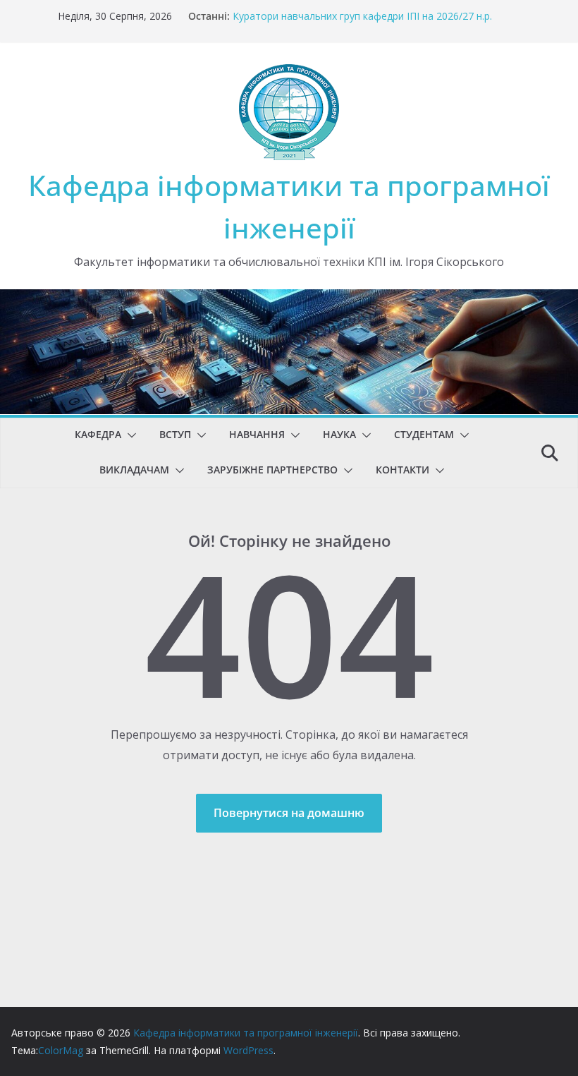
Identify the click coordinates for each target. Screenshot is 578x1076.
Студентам (424, 434)
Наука (339, 434)
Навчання (257, 434)
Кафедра (98, 434)
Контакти (402, 469)
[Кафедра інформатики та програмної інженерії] (289, 299)
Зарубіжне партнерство (272, 469)
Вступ (175, 434)
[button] (129, 435)
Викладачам (134, 469)
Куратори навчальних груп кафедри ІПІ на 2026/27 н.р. (362, 16)
